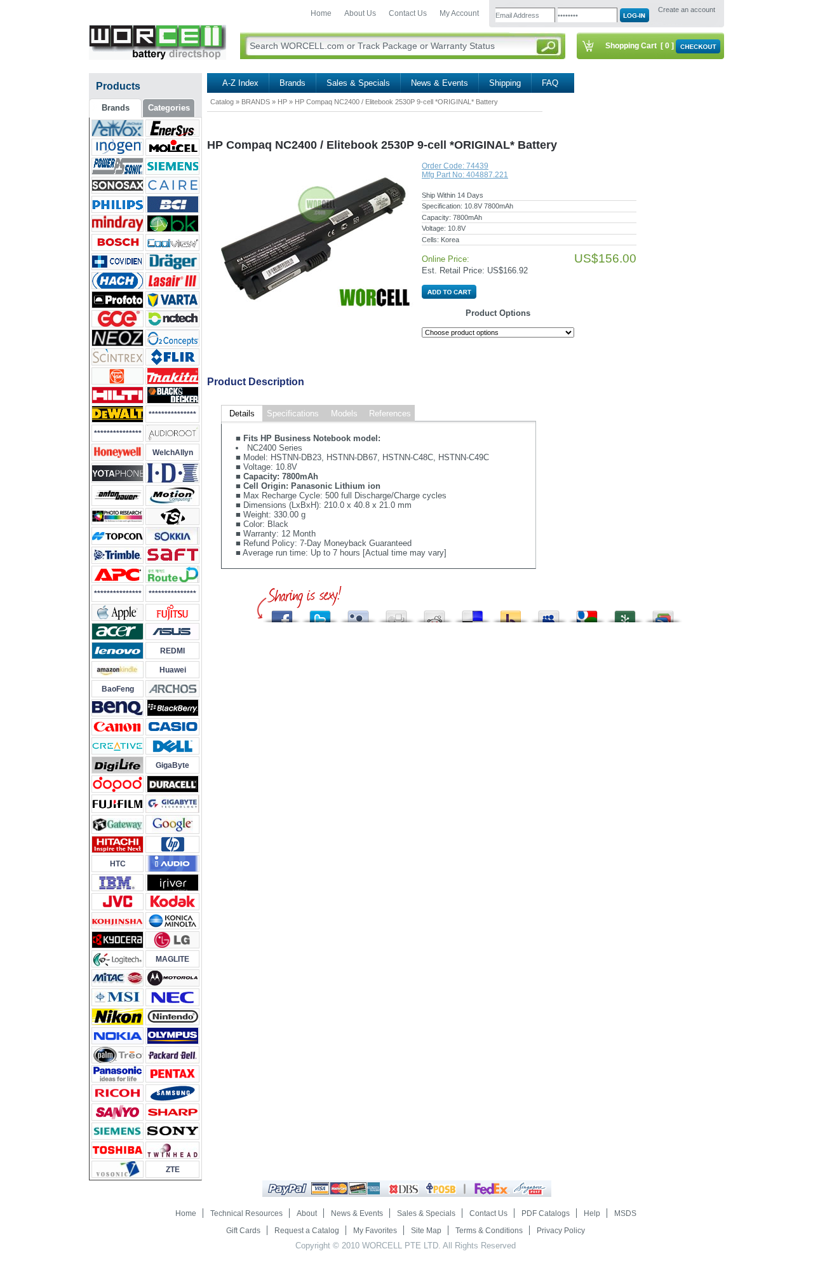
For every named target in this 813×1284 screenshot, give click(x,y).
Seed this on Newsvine (625, 613)
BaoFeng (118, 689)
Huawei (172, 670)
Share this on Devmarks (587, 613)
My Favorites (375, 1230)
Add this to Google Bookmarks (663, 613)
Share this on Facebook (282, 613)
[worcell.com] (157, 57)
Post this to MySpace (549, 613)
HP (282, 102)
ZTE (173, 1169)
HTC (118, 863)
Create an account (686, 9)
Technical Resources (246, 1213)
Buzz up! (511, 613)
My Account (459, 13)
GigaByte (172, 765)
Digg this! (396, 613)
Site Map (426, 1230)
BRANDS (255, 102)
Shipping (505, 83)
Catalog (222, 102)
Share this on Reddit (434, 613)
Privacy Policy (561, 1230)
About (307, 1213)
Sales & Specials (358, 83)
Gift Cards (243, 1230)
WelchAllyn (172, 452)
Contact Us (408, 13)
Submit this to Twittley (358, 613)
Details (242, 413)
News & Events (439, 83)
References (390, 413)
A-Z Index (240, 83)
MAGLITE (172, 959)
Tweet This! (320, 613)
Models (344, 413)
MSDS (625, 1213)
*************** (172, 414)
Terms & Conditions (489, 1230)
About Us (360, 13)
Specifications (293, 413)
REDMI (172, 650)
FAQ (550, 83)
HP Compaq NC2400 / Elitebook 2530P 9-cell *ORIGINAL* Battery (396, 102)
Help (592, 1213)
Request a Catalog (306, 1230)
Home (321, 13)
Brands (292, 83)
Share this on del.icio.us (473, 613)
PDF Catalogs (545, 1213)
